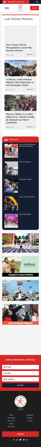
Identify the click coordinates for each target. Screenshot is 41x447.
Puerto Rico (11, 421)
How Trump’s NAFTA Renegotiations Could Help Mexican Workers (19, 48)
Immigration (29, 415)
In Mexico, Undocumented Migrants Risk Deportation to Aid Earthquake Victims (20, 82)
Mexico (11, 423)
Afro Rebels (11, 426)
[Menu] (7, 8)
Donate (34, 8)
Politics (11, 415)
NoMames (30, 418)
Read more (30, 54)
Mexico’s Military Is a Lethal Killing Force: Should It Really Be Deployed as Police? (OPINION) (20, 118)
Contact (29, 421)
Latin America (11, 418)
